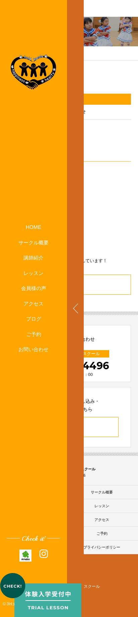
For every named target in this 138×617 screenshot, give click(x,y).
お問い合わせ (33, 349)
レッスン (33, 273)
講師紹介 (33, 257)
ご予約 (33, 334)
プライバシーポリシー (101, 547)
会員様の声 (33, 288)
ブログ (33, 319)
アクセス (33, 303)
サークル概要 (33, 242)
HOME (33, 227)
